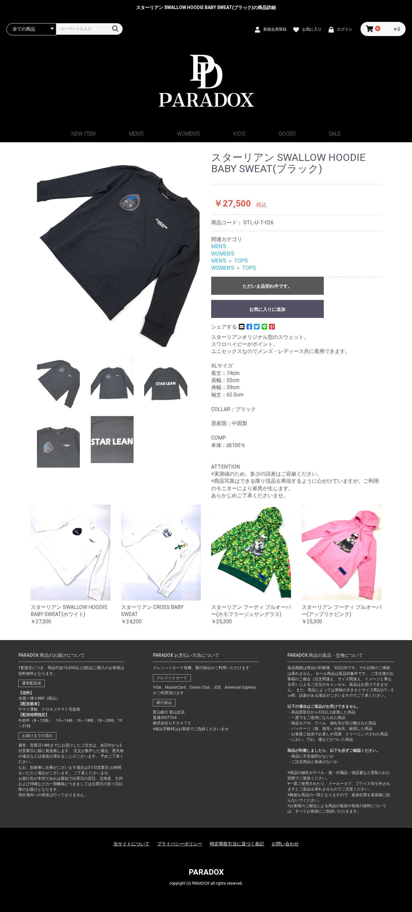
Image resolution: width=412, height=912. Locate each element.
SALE (335, 134)
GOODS (287, 134)
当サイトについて (131, 843)
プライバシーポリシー (179, 843)
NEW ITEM (83, 134)
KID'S (239, 134)
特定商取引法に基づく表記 (237, 843)
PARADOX (206, 872)
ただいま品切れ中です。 (267, 286)
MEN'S (136, 134)
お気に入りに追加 (267, 309)
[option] (118, 249)
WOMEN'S (188, 134)
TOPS (241, 261)
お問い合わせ (285, 843)
